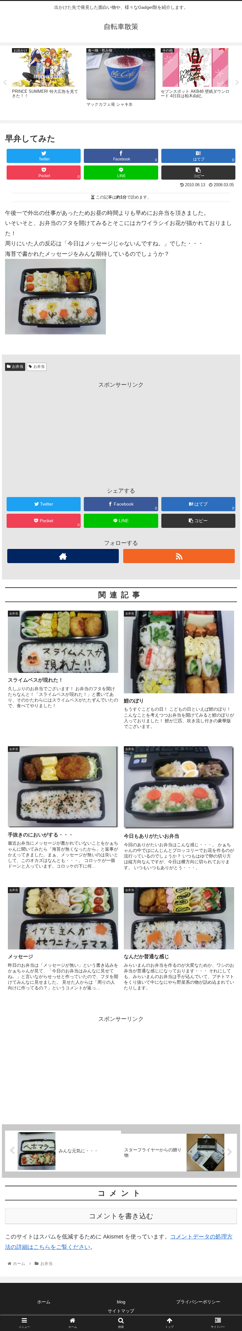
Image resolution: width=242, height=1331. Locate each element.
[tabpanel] (46, 82)
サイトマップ (121, 1310)
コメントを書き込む (121, 1216)
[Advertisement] (121, 434)
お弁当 (17, 366)
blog (121, 1301)
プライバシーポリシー (198, 1301)
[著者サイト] (62, 556)
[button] (223, 825)
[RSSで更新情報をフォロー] (178, 556)
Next (237, 83)
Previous (5, 83)
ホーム (43, 1301)
